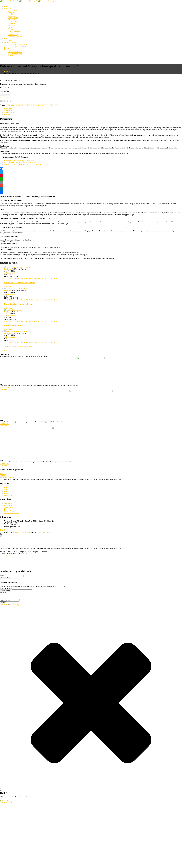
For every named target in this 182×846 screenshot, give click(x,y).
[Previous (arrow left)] (3, 423)
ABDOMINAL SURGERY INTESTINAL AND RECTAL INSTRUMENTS (33, 105)
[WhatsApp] (91, 179)
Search (3, 602)
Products (7, 71)
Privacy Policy (9, 511)
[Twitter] (91, 172)
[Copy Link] (91, 182)
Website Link (4, 387)
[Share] (91, 192)
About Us (7, 489)
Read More (3, 389)
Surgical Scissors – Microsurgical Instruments (19, 161)
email (2, 575)
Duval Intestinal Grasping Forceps (19, 304)
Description (8, 109)
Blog (5, 491)
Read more (7, 269)
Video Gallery (9, 507)
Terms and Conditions (11, 513)
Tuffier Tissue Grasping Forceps (18, 347)
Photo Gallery (8, 505)
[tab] (93, 109)
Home (6, 488)
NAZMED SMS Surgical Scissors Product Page (20, 162)
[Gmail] (91, 185)
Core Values (8, 503)
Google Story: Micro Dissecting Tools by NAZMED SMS (23, 164)
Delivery (7, 114)
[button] (91, 801)
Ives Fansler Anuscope (13, 325)
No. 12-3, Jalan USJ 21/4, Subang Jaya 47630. (16, 552)
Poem (6, 493)
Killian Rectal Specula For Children (19, 283)
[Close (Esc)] (179, 2)
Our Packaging (9, 112)
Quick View (8, 287)
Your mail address (6, 588)
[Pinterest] (91, 175)
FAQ (6, 509)
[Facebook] (91, 168)
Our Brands (8, 110)
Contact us (3, 555)
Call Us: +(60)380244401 (8, 554)
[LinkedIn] (91, 189)
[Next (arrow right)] (178, 423)
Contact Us (8, 495)
